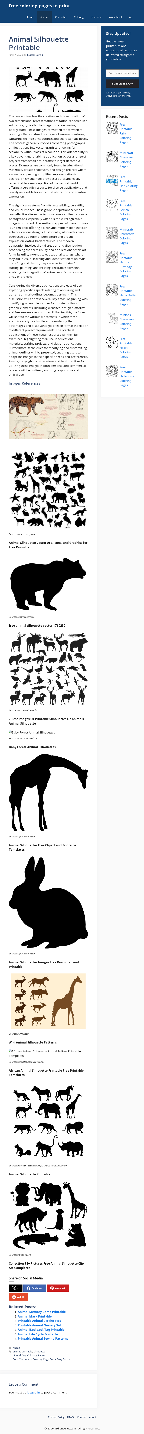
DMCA (70, 1417)
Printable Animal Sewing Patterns (43, 1339)
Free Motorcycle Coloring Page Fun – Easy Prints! (41, 1359)
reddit (20, 1297)
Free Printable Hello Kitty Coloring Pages (127, 376)
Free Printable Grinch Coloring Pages (126, 210)
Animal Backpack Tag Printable (41, 1330)
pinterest (60, 1288)
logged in (33, 1392)
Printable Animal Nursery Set (39, 1325)
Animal (44, 17)
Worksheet (115, 17)
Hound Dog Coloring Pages (29, 1355)
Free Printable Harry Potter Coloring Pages (128, 295)
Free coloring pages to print (39, 6)
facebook (37, 1288)
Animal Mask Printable (35, 1316)
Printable (96, 17)
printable (27, 1351)
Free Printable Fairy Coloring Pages (126, 133)
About (92, 1417)
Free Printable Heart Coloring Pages (126, 348)
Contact (81, 1417)
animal (16, 1351)
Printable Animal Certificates (39, 1321)
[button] (130, 17)
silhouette (39, 1351)
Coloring (79, 17)
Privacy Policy (56, 1417)
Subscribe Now (122, 83)
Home (29, 17)
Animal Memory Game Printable (42, 1312)
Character (61, 17)
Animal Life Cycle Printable (38, 1334)
